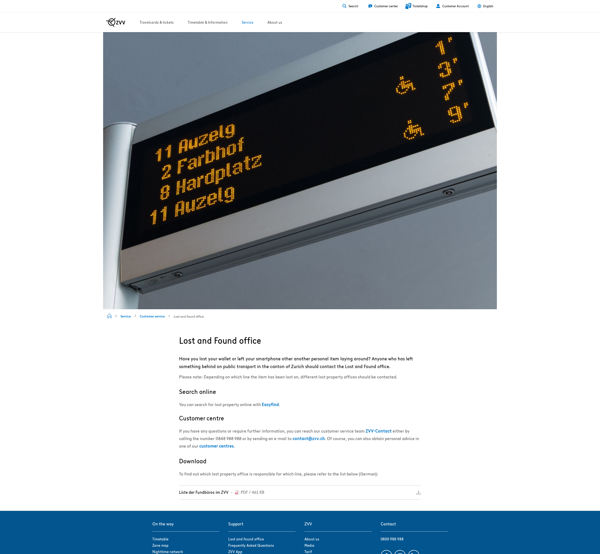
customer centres (216, 446)
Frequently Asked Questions (251, 545)
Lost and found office (246, 539)
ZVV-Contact (379, 431)
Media (309, 545)
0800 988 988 (392, 539)
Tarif (308, 552)
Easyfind (270, 404)
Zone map (160, 545)
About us (311, 539)
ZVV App (235, 552)
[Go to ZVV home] (116, 22)
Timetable (160, 539)
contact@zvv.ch (308, 438)
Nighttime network (167, 552)
